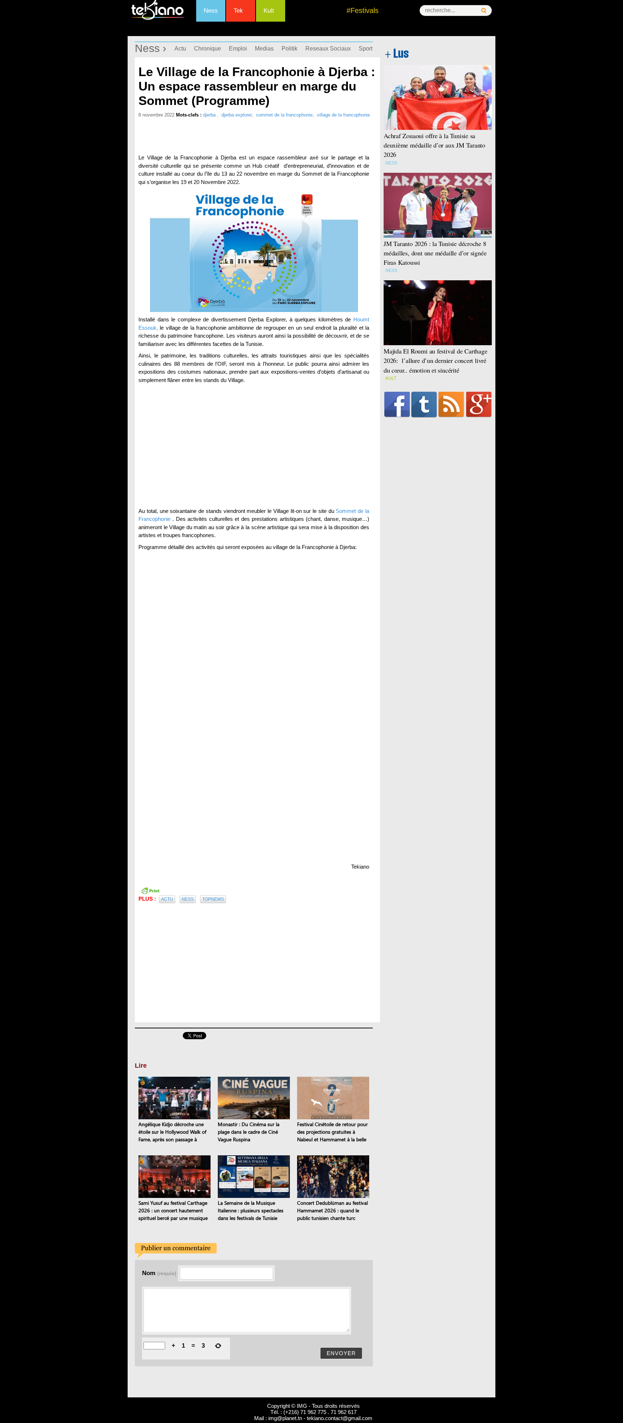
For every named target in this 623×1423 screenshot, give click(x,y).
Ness (211, 10)
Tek (238, 10)
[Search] (483, 10)
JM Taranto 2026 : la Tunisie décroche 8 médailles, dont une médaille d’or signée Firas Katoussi (435, 253)
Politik (289, 48)
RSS (451, 404)
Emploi (238, 48)
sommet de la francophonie (284, 115)
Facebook (397, 404)
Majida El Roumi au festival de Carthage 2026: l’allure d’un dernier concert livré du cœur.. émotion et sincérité (435, 360)
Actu (180, 48)
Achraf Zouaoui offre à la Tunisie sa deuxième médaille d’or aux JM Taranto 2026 (434, 145)
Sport (365, 48)
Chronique (207, 48)
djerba (210, 115)
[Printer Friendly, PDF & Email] (150, 890)
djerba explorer (236, 115)
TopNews (213, 899)
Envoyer (341, 1353)
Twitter (424, 404)
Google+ (479, 404)
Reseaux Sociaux (328, 48)
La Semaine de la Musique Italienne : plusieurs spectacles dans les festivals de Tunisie (250, 1210)
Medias (264, 48)
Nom (159, 1273)
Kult (269, 10)
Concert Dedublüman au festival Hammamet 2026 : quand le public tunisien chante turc (332, 1210)
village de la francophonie (343, 115)
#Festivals (362, 10)
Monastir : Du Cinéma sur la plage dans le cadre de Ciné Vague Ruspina (248, 1132)
